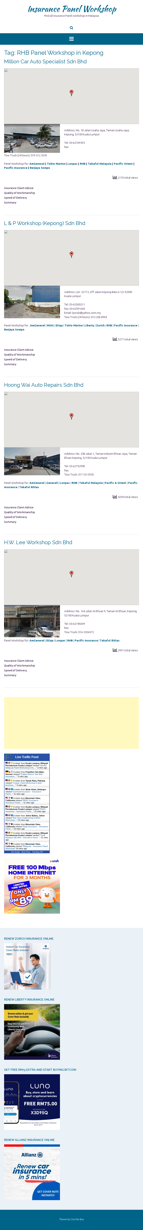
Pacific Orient (123, 163)
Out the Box (77, 1219)
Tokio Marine (56, 163)
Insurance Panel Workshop (71, 9)
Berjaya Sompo (40, 167)
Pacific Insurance (15, 167)
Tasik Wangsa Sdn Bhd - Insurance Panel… (25, 836)
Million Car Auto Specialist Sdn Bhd (45, 61)
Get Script (15, 852)
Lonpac (72, 163)
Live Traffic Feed (27, 757)
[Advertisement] (71, 723)
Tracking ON (37, 852)
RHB (83, 163)
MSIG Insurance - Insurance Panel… (25, 810)
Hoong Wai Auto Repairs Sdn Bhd (43, 385)
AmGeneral (37, 163)
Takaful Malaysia (100, 163)
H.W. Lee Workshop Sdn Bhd (38, 542)
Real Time (26, 852)
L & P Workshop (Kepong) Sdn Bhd (44, 223)
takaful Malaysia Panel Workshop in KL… (25, 766)
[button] (71, 93)
